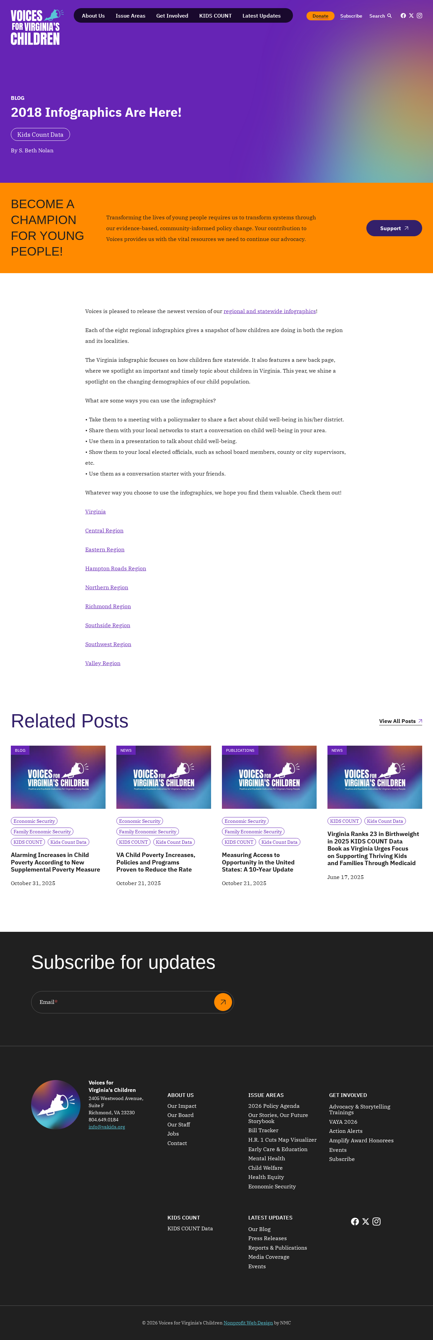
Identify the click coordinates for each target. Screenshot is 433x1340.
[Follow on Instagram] (419, 15)
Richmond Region (108, 606)
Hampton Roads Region (115, 568)
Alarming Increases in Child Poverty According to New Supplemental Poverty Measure (55, 862)
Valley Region (102, 663)
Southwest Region (108, 644)
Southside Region (107, 625)
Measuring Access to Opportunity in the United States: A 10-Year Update (258, 862)
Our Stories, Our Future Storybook (278, 1118)
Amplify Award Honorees (361, 1141)
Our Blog (259, 1229)
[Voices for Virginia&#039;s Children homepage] (37, 27)
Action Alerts (346, 1131)
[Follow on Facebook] (403, 15)
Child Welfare (265, 1168)
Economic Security (272, 1187)
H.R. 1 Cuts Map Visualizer (282, 1140)
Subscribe (342, 1159)
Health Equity (266, 1177)
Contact (177, 1143)
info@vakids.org (107, 1127)
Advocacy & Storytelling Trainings (359, 1110)
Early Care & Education (277, 1149)
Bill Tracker (263, 1130)
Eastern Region (104, 549)
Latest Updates (270, 1217)
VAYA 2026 (343, 1122)
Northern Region (106, 587)
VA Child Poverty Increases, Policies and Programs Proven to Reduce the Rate (156, 862)
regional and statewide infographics (270, 311)
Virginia (95, 511)
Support (390, 228)
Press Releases (267, 1238)
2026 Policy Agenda (274, 1106)
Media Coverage (269, 1257)
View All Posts (397, 721)
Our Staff (178, 1125)
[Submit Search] (389, 16)
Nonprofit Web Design (248, 1323)
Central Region (104, 530)
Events (338, 1150)
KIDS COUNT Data (190, 1229)
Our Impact (182, 1106)
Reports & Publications (277, 1248)
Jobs (173, 1134)
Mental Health (266, 1159)
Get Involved (348, 1095)
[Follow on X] (411, 15)
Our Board (180, 1115)
